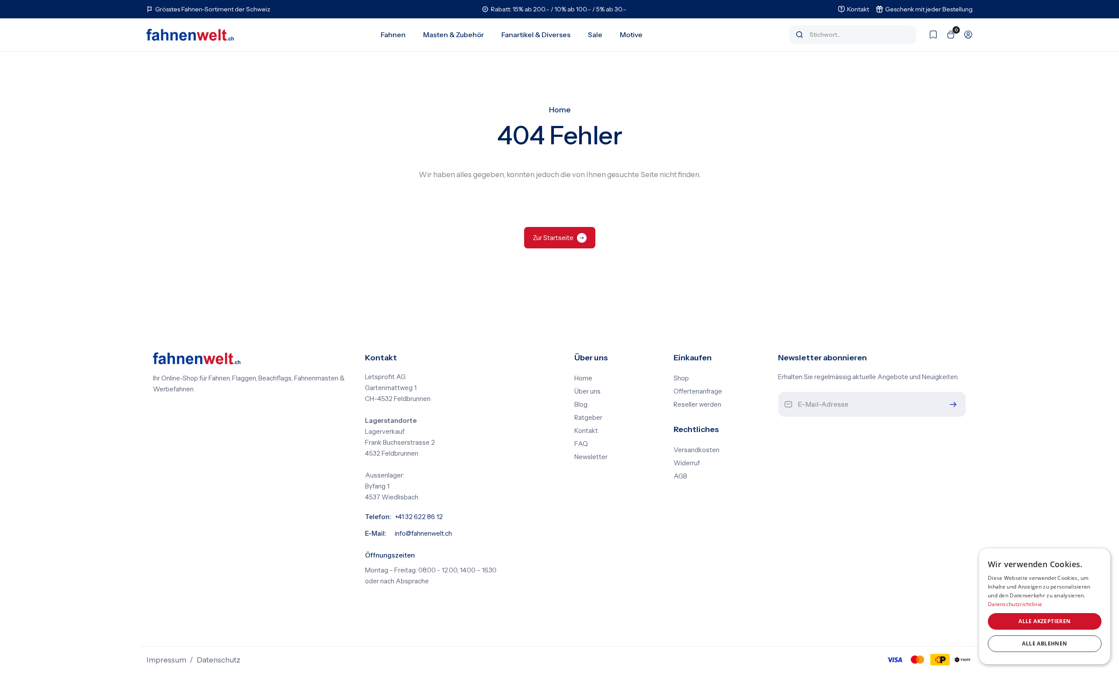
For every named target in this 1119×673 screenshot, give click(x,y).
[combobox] (858, 34)
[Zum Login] (964, 34)
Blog (580, 404)
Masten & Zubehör (453, 34)
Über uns (587, 391)
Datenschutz (218, 660)
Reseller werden (697, 404)
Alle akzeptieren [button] (1044, 621)
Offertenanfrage (698, 391)
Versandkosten (696, 450)
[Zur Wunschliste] (929, 34)
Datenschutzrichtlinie (1015, 604)
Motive (631, 34)
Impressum (166, 660)
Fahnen (393, 34)
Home (559, 109)
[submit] (951, 404)
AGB (680, 476)
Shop (681, 378)
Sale (595, 34)
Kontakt (586, 431)
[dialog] (1044, 606)
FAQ (581, 444)
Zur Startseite (553, 238)
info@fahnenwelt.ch (423, 533)
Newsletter (591, 457)
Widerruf (687, 463)
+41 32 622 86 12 (419, 517)
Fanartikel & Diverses (535, 34)
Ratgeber (588, 418)
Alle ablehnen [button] (1044, 643)
